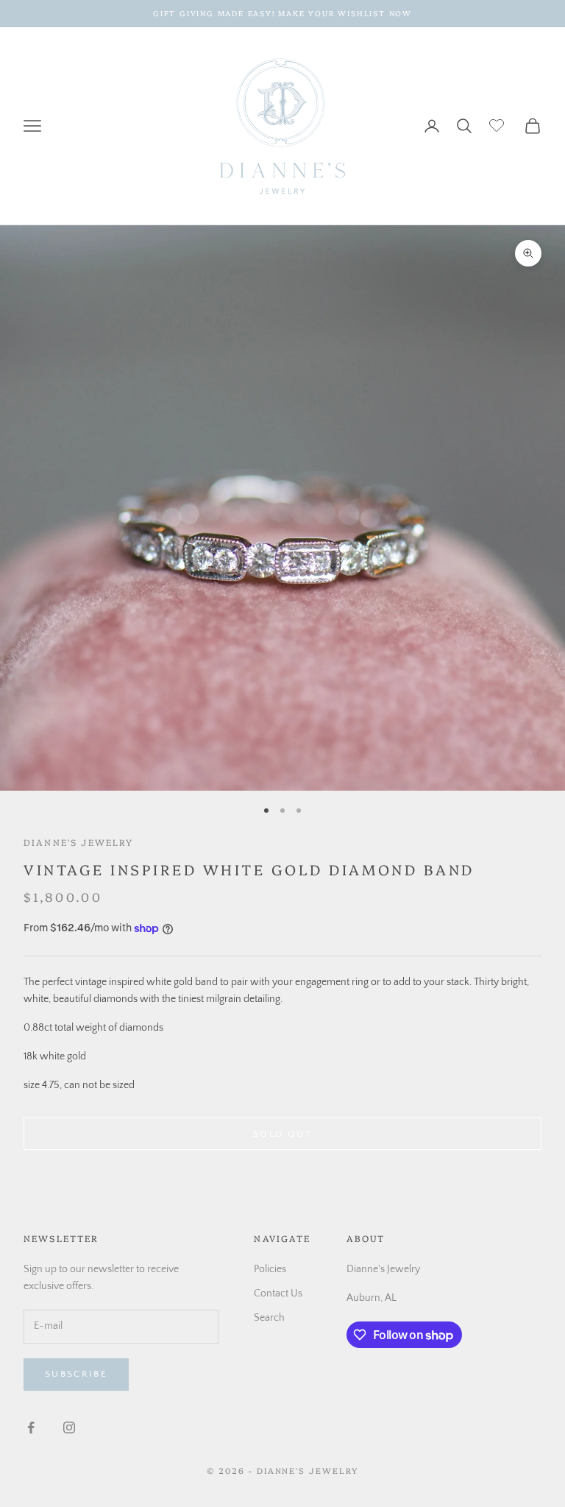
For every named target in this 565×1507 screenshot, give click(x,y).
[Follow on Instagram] (69, 1427)
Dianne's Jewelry (79, 842)
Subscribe (76, 1374)
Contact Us (278, 1293)
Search (269, 1318)
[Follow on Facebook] (31, 1427)
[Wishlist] (498, 124)
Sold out (282, 1134)
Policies (270, 1269)
